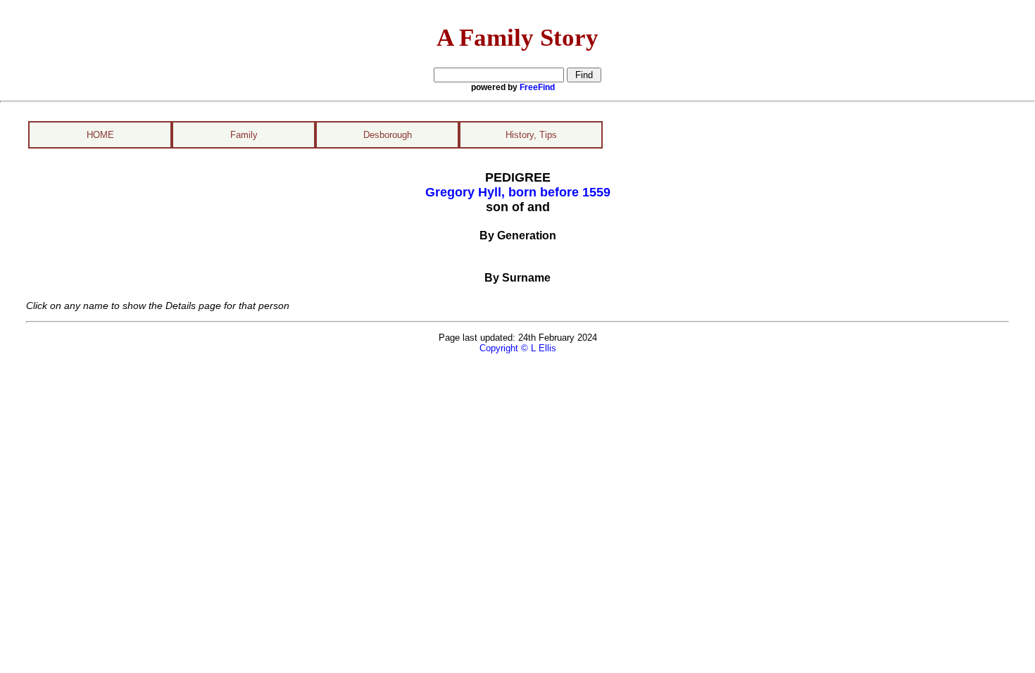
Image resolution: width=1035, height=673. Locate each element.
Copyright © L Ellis (517, 348)
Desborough (387, 135)
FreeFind (537, 87)
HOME (100, 135)
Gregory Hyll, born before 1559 (517, 192)
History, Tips (531, 135)
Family (244, 135)
